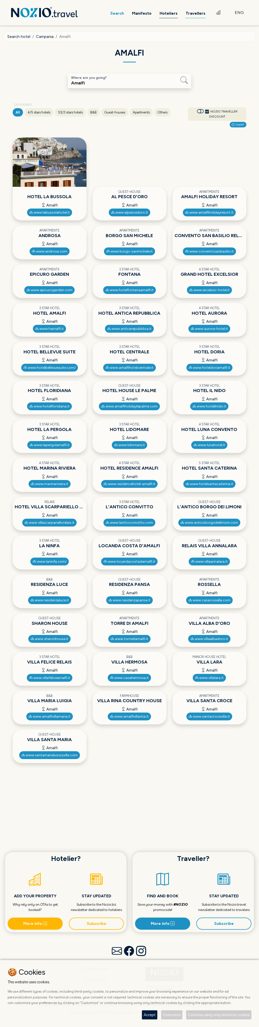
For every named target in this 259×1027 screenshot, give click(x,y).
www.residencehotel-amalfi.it (131, 484)
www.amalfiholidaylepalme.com (131, 406)
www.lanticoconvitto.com (131, 522)
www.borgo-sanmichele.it (131, 251)
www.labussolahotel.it (51, 212)
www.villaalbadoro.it (211, 639)
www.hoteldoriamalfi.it (211, 368)
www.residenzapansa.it (131, 600)
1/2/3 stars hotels (70, 112)
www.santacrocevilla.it (211, 716)
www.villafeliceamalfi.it (51, 678)
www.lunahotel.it (211, 445)
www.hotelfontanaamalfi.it (131, 290)
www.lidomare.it (131, 445)
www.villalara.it (211, 678)
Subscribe (96, 923)
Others (162, 112)
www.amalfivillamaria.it (51, 716)
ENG (239, 12)
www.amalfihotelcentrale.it (131, 368)
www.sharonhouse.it (51, 639)
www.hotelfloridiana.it (51, 406)
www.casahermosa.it (131, 678)
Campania (45, 36)
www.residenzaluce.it (51, 600)
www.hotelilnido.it (211, 406)
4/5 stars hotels (39, 112)
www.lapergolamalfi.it (51, 445)
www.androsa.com (51, 251)
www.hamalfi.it (51, 329)
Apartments (141, 112)
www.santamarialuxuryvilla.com (51, 755)
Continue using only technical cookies (219, 1014)
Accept (150, 1014)
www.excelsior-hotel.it (211, 290)
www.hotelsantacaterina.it (211, 484)
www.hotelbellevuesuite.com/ (51, 368)
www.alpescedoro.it (131, 212)
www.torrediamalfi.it (131, 639)
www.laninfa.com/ (51, 561)
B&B (93, 112)
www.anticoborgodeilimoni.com (211, 522)
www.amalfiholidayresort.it (211, 212)
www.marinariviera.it (51, 484)
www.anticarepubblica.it (131, 329)
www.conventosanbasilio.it (211, 251)
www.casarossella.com (211, 600)
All (18, 112)
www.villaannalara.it (211, 561)
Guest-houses (114, 112)
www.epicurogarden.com (51, 290)
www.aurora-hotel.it (211, 329)
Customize (172, 1014)
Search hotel (18, 36)
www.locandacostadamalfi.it (131, 561)
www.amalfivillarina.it (131, 716)
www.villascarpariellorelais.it (51, 522)
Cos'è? (239, 124)
